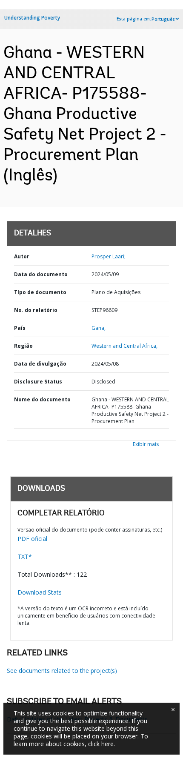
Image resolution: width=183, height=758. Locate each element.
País (20, 328)
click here (101, 744)
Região (23, 345)
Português (163, 19)
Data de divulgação (40, 363)
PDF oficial (32, 539)
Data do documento (41, 274)
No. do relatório (35, 310)
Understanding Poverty (32, 17)
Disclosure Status (38, 381)
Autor (21, 256)
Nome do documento (42, 399)
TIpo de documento (40, 292)
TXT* (24, 556)
